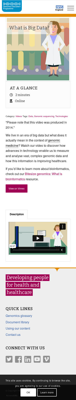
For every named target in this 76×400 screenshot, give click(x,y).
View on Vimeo (17, 188)
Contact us (13, 334)
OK (28, 392)
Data (30, 116)
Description (17, 214)
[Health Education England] (49, 9)
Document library (17, 322)
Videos (19, 116)
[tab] (17, 214)
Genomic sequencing (44, 116)
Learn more (47, 392)
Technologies (61, 116)
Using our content (18, 328)
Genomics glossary (19, 315)
